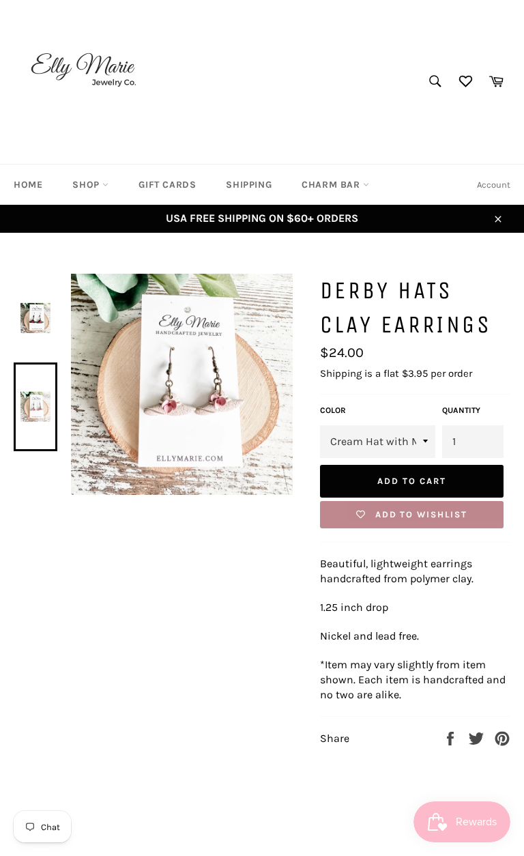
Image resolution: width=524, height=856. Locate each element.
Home (28, 184)
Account (493, 185)
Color (333, 410)
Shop (87, 184)
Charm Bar (332, 184)
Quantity (461, 410)
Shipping (249, 184)
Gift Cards (167, 184)
